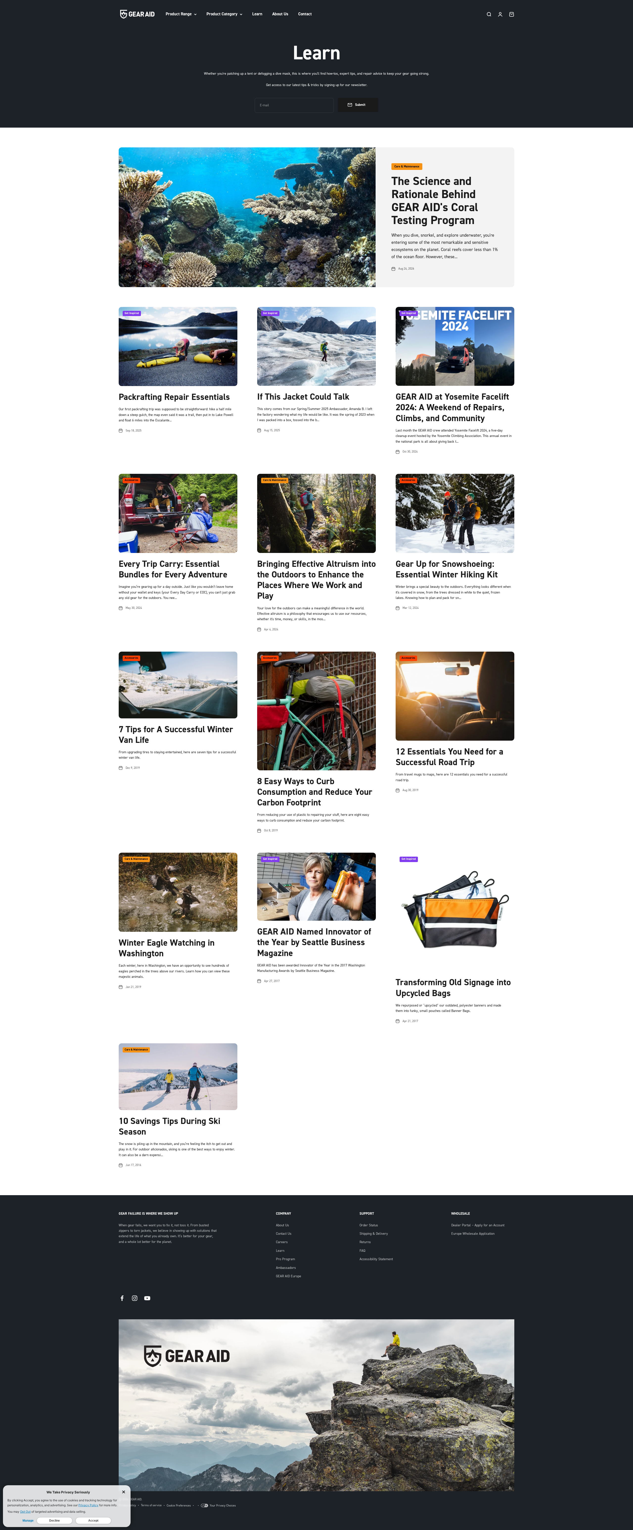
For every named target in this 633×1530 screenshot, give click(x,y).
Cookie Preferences (179, 1505)
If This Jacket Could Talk (303, 397)
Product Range (179, 14)
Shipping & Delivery (374, 1234)
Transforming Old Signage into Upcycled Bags (453, 988)
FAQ (362, 1251)
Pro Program (285, 1259)
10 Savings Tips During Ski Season (169, 1127)
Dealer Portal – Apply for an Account (477, 1225)
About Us (280, 14)
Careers (282, 1242)
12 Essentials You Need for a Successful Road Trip (449, 757)
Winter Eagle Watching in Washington (167, 948)
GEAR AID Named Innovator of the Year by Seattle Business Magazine (314, 942)
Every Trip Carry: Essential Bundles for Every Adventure (173, 569)
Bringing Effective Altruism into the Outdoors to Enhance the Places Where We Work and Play (316, 580)
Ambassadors (286, 1268)
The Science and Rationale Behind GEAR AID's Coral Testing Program (434, 201)
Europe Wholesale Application (473, 1234)
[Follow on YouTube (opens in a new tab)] (147, 1298)
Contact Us (284, 1234)
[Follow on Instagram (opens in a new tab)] (134, 1298)
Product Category (221, 14)
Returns (365, 1242)
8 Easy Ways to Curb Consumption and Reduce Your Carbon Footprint (314, 792)
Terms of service (151, 1505)
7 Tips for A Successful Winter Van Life (176, 735)
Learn (257, 14)
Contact (305, 14)
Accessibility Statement (376, 1259)
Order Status (369, 1225)
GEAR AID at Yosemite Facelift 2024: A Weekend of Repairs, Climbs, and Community (452, 407)
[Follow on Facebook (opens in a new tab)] (122, 1298)
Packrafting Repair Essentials (174, 397)
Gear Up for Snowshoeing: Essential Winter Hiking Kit (447, 569)
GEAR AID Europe (288, 1276)
